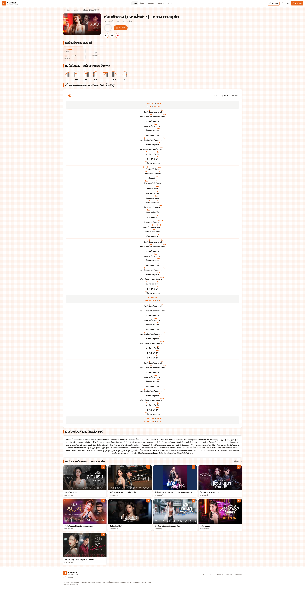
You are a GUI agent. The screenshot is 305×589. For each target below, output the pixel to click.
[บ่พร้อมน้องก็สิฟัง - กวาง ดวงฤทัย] (130, 515)
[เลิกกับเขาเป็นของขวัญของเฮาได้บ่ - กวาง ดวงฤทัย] (175, 515)
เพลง (135, 3)
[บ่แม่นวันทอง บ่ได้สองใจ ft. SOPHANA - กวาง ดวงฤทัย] (85, 515)
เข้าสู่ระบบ (298, 3)
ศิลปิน (142, 3)
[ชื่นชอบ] (106, 35)
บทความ (161, 3)
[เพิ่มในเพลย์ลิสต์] (112, 35)
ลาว (118, 21)
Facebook (238, 574)
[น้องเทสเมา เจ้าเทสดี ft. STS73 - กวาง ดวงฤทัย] (220, 481)
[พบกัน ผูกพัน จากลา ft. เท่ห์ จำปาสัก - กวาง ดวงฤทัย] (130, 481)
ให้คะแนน (122, 27)
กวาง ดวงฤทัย (109, 21)
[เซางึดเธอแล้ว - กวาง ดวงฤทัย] (220, 515)
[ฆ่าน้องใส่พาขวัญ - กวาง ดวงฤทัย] (85, 481)
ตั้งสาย (169, 3)
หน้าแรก (68, 10)
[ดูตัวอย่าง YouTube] (117, 35)
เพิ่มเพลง (275, 3)
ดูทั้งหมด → (238, 461)
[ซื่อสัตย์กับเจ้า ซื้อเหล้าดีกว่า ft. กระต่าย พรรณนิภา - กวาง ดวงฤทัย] (175, 481)
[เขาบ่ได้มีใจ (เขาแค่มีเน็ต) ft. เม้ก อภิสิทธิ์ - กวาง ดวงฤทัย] (85, 549)
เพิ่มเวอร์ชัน (95, 55)
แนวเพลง (151, 3)
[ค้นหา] (282, 3)
